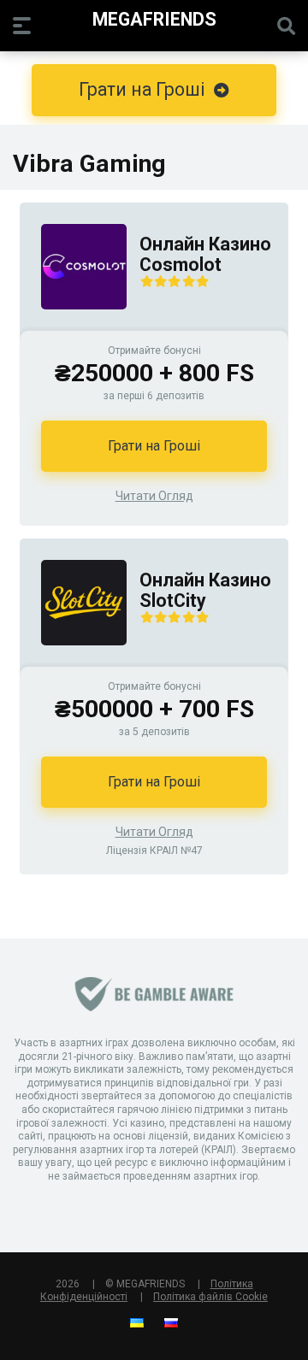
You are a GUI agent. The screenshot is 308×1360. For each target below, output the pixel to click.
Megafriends (154, 18)
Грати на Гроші (154, 446)
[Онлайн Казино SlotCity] (73, 662)
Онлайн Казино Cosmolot (205, 254)
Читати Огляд (154, 496)
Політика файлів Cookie (210, 1297)
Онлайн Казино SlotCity (205, 590)
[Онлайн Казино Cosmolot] (73, 326)
